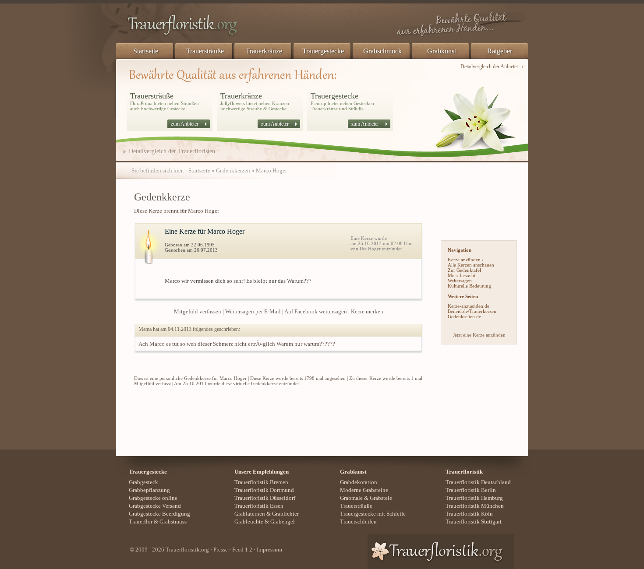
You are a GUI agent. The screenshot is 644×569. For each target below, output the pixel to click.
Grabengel (282, 521)
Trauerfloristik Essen (258, 505)
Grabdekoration (358, 482)
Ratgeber (499, 51)
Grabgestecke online (153, 498)
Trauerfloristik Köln (469, 513)
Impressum (269, 549)
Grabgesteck (143, 482)
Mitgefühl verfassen (197, 311)
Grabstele (381, 498)
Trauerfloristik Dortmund (264, 490)
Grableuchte (248, 521)
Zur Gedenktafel (464, 270)
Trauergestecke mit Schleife (373, 513)
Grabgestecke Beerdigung (159, 513)
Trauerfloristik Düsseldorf (264, 498)
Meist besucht (461, 275)
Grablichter (285, 513)
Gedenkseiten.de (464, 316)
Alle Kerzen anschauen (471, 264)
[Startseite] (208, 26)
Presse (220, 549)
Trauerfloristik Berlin (471, 490)
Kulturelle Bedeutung (469, 285)
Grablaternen (249, 513)
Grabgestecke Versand (155, 505)
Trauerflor (140, 521)
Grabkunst (441, 51)
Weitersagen (460, 280)
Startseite (145, 51)
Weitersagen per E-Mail (253, 311)
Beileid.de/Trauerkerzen (472, 311)
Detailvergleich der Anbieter (489, 66)
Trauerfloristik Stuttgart (474, 521)
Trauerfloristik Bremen (261, 482)
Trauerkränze (264, 51)
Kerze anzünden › (466, 259)
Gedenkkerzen (233, 170)
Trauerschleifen (358, 521)
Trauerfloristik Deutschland (478, 482)
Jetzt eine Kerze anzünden (479, 334)
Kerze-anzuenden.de (468, 306)
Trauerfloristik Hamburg (474, 498)
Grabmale (351, 498)
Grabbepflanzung (149, 490)
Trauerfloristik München (475, 505)
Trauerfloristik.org (187, 549)
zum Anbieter (184, 124)
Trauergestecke (323, 51)
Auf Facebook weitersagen (315, 311)
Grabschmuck (382, 51)
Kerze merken (367, 311)
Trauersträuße (205, 51)
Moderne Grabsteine (364, 490)
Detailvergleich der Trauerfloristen (172, 151)
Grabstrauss (173, 521)
